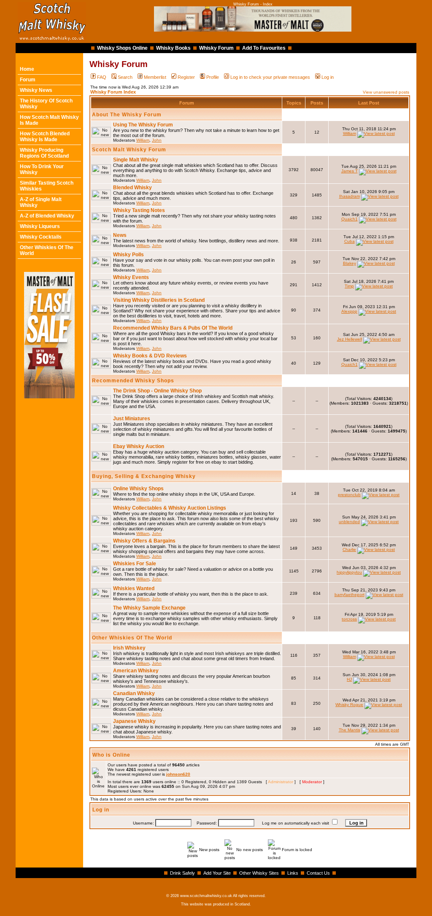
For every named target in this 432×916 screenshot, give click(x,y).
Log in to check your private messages (270, 77)
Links (292, 873)
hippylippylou (349, 572)
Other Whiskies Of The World (132, 638)
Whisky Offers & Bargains (144, 541)
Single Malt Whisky (135, 160)
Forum (27, 80)
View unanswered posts (386, 92)
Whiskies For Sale (134, 564)
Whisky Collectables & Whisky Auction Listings (169, 508)
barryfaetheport (349, 594)
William (142, 140)
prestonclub (349, 494)
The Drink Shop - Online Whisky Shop (157, 391)
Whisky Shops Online (122, 48)
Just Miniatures (131, 419)
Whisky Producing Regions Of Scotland (44, 153)
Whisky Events (131, 277)
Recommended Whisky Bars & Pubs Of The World (172, 328)
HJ (349, 679)
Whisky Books (173, 48)
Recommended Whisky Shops (133, 381)
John (157, 140)
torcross (349, 619)
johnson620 (178, 774)
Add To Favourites (264, 48)
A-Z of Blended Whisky (47, 216)
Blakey (349, 263)
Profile (212, 77)
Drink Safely (182, 873)
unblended (349, 521)
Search (125, 77)
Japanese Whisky (134, 721)
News (120, 235)
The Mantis (349, 730)
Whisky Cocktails (41, 237)
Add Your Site (217, 873)
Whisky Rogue (349, 704)
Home (27, 69)
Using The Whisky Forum (143, 125)
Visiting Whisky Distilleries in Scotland (159, 300)
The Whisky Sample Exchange (149, 608)
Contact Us (318, 873)
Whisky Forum (216, 48)
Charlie (349, 549)
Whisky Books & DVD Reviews (150, 356)
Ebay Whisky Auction (138, 446)
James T (349, 171)
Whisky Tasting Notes (139, 210)
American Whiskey (136, 671)
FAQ (101, 77)
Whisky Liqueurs (40, 226)
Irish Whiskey (129, 648)
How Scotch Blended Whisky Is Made (45, 136)
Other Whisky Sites (259, 873)
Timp (349, 286)
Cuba (349, 241)
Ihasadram (349, 196)
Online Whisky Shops (138, 489)
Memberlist (155, 77)
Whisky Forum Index (113, 91)
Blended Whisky (132, 188)
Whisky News (36, 90)
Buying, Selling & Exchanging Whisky (144, 476)
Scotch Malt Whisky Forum (129, 150)
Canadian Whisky (134, 693)
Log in (327, 77)
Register (186, 77)
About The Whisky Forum (127, 115)
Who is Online (111, 755)
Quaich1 (349, 219)
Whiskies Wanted (133, 588)
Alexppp (349, 311)
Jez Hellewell (349, 339)
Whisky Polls (128, 255)
